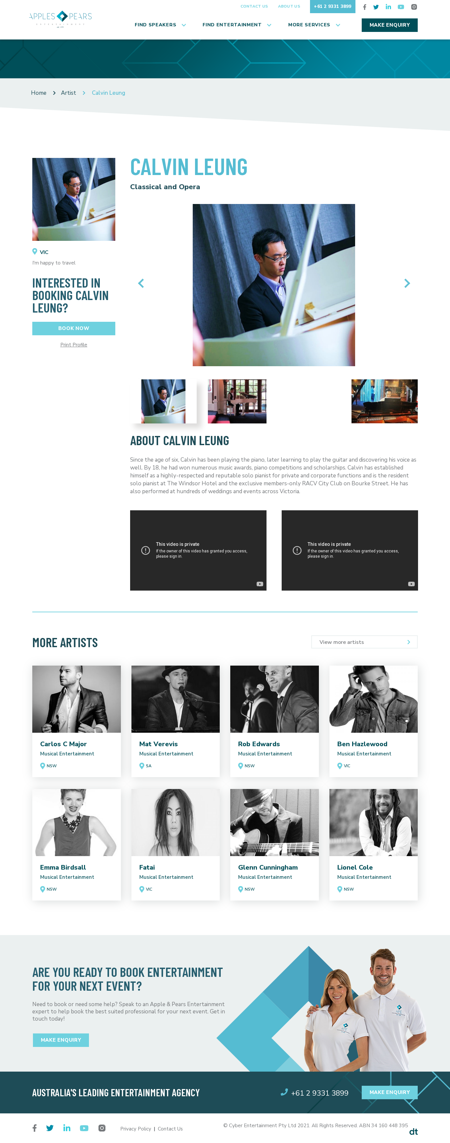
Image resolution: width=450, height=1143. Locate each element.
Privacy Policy (135, 1129)
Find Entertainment (232, 25)
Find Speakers (155, 25)
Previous (142, 283)
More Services (309, 25)
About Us (289, 6)
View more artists (342, 642)
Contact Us (254, 6)
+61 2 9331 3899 (333, 6)
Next (405, 283)
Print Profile (73, 345)
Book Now (74, 328)
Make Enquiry (390, 25)
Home (38, 93)
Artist (68, 93)
